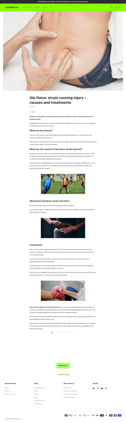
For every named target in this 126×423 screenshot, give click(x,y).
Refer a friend (67, 387)
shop (41, 329)
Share (33, 112)
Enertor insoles (66, 307)
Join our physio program (70, 394)
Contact (36, 394)
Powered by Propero (17, 418)
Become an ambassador (70, 391)
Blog (35, 397)
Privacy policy (38, 404)
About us (7, 391)
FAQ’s (35, 391)
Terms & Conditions (39, 400)
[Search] (112, 7)
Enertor (10, 418)
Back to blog (64, 374)
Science (7, 387)
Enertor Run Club (10, 394)
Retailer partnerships (69, 397)
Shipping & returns (39, 387)
